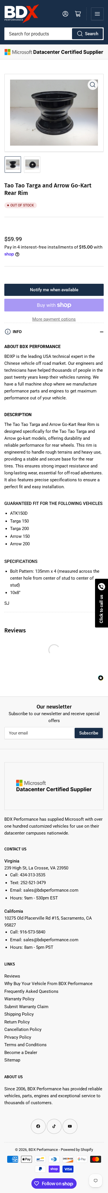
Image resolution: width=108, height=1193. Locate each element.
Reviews (12, 976)
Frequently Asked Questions (31, 991)
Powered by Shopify (77, 1149)
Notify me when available (54, 289)
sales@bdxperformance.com (50, 890)
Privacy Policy (17, 1037)
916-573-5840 (32, 932)
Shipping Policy (19, 1014)
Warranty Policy (19, 999)
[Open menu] (97, 13)
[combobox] (54, 33)
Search (91, 33)
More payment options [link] (54, 319)
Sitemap (12, 1060)
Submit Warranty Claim (26, 1006)
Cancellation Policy (22, 1029)
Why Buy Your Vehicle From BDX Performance (48, 983)
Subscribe (88, 733)
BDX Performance (43, 1149)
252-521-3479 (33, 882)
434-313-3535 (32, 875)
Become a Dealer (20, 1052)
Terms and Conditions (25, 1044)
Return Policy (17, 1022)
